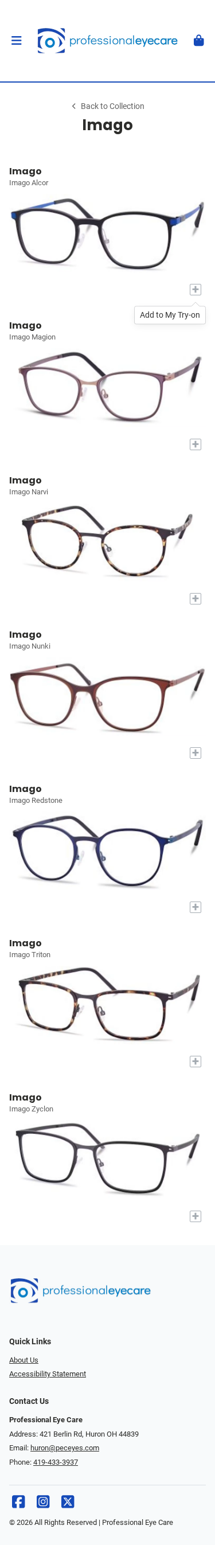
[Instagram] (43, 1504)
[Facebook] (18, 1504)
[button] (16, 40)
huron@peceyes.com (64, 1447)
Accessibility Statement (47, 1374)
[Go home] (107, 40)
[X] (67, 1504)
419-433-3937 (55, 1462)
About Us (23, 1360)
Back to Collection (112, 106)
